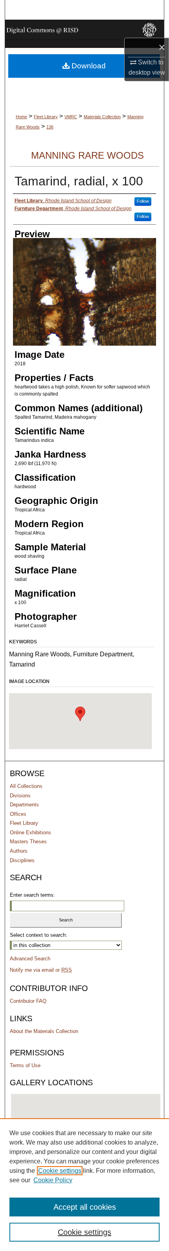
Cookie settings (59, 1170)
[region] (84, 1184)
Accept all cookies (84, 1207)
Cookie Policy (52, 1180)
